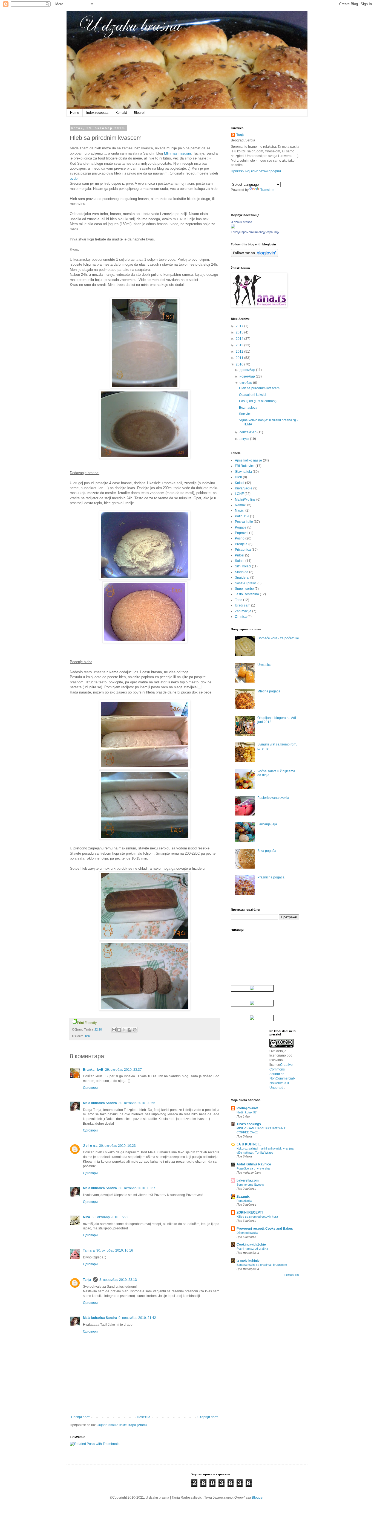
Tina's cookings (249, 1124)
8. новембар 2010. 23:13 (118, 1280)
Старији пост (207, 1417)
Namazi (240, 505)
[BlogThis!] (119, 1029)
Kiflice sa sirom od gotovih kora (257, 1216)
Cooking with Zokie (251, 1244)
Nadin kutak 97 (247, 1112)
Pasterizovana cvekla (273, 798)
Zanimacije (243, 611)
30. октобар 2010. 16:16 (114, 1250)
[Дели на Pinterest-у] (134, 1029)
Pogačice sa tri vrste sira (253, 1168)
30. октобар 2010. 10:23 (117, 1146)
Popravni (241, 533)
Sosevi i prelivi (246, 583)
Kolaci (239, 483)
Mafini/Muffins (245, 499)
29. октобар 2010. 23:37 (123, 1070)
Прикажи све (291, 1274)
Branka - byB (93, 1070)
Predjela (241, 544)
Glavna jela (243, 472)
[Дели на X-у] (124, 1029)
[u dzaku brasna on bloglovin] (254, 256)
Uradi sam (242, 605)
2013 (240, 345)
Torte (238, 600)
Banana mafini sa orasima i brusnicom (262, 1264)
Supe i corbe (244, 589)
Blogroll (139, 113)
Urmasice (264, 665)
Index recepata (97, 113)
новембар (248, 376)
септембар (248, 432)
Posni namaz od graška (252, 1248)
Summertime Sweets (250, 1184)
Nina (86, 1217)
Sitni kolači (243, 566)
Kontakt (121, 113)
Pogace (240, 527)
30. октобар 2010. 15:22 (110, 1217)
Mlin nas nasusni (177, 153)
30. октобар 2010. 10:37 (137, 1188)
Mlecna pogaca (268, 691)
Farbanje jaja (267, 824)
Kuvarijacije (243, 488)
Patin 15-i (242, 516)
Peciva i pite (244, 522)
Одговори (90, 1088)
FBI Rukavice (245, 466)
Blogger (257, 1497)
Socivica (245, 414)
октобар (246, 383)
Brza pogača (266, 851)
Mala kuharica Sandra (100, 1103)
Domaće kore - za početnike (278, 638)
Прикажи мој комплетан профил (256, 171)
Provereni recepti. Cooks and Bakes (265, 1229)
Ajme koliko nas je (248, 460)
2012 (240, 351)
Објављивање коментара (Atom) (122, 1425)
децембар (248, 370)
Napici (239, 510)
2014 (240, 339)
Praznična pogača (270, 877)
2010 (240, 364)
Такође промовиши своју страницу (255, 232)
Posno (239, 538)
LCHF (239, 494)
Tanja (87, 1280)
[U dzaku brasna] (233, 227)
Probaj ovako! (247, 1108)
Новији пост (80, 1417)
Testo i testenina (247, 594)
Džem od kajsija (247, 1232)
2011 (240, 358)
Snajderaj (242, 577)
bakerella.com (248, 1180)
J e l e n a (90, 1146)
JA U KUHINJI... (249, 1144)
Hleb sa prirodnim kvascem (259, 388)
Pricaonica (243, 550)
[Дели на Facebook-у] (129, 1029)
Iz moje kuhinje (248, 1261)
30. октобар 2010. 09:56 (137, 1103)
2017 (240, 326)
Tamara (89, 1250)
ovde (73, 178)
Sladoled (241, 572)
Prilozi (239, 555)
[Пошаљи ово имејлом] (114, 1029)
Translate (267, 190)
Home (74, 113)
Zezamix (243, 1197)
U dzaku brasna (241, 222)
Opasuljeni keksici (252, 395)
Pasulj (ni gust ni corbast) (258, 401)
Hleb (87, 1036)
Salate (239, 561)
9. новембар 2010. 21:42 (137, 1318)
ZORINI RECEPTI (250, 1212)
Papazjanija (244, 1200)
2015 (240, 332)
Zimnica (241, 617)
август (245, 439)
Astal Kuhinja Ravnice (254, 1164)
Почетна (143, 1417)
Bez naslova (248, 408)
